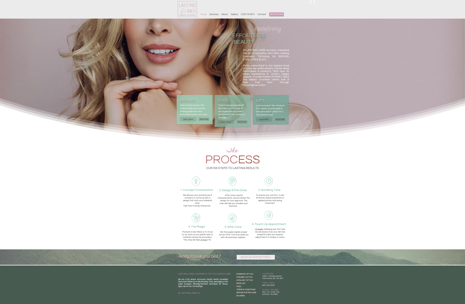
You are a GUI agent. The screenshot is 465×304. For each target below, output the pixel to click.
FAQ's (238, 286)
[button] (214, 14)
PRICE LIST (241, 283)
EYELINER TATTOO (244, 277)
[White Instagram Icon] (310, 2)
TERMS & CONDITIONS (245, 289)
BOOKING (240, 296)
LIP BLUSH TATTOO (244, 280)
